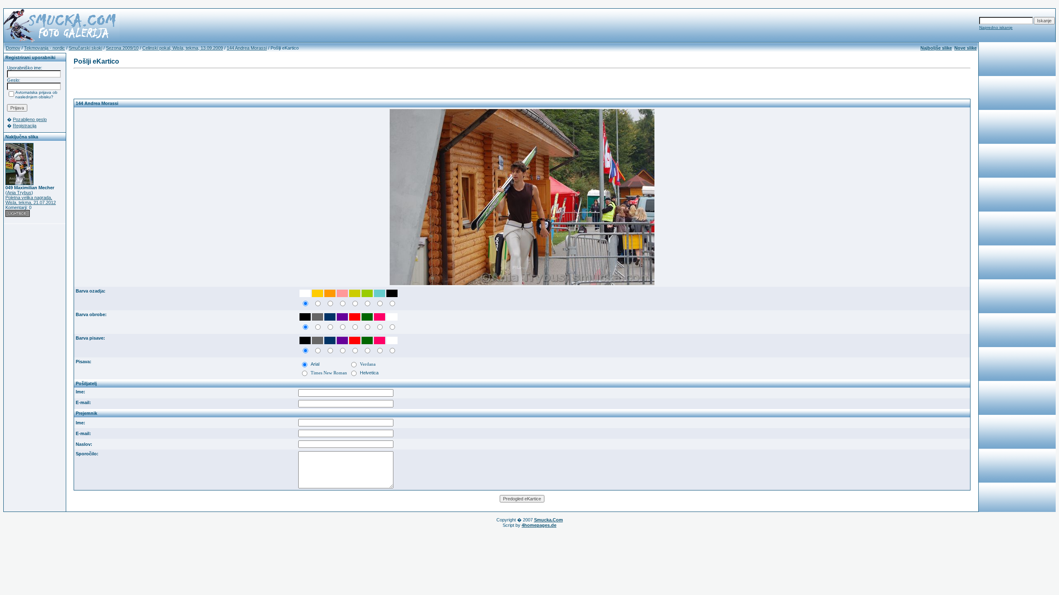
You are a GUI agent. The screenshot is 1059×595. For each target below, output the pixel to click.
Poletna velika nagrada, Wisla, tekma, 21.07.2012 (30, 200)
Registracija (24, 125)
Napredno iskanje (996, 27)
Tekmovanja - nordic (44, 47)
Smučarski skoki (85, 47)
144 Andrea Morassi (247, 47)
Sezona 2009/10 (122, 47)
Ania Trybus (19, 192)
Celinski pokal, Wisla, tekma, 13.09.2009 (182, 47)
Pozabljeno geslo (30, 119)
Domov (13, 47)
